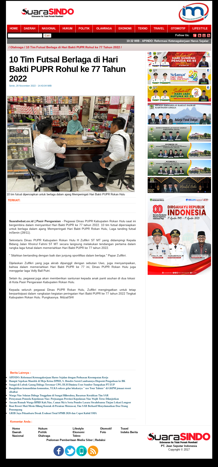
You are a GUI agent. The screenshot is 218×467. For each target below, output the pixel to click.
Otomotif (106, 428)
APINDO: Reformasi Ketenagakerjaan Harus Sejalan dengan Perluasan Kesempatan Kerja (58, 377)
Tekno (76, 435)
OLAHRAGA (104, 28)
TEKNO (142, 28)
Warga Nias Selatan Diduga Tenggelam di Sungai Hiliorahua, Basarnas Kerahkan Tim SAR (59, 395)
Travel (124, 428)
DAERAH (29, 28)
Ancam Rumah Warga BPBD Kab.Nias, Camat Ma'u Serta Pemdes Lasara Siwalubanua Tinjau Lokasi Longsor (70, 402)
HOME (14, 28)
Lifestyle (78, 428)
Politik (42, 432)
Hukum (43, 428)
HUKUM (67, 28)
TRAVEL (159, 28)
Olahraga (44, 435)
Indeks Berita (129, 432)
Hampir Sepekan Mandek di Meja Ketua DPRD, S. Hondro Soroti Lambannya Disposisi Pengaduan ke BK (67, 381)
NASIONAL (49, 28)
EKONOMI (125, 28)
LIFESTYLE (200, 28)
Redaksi (100, 440)
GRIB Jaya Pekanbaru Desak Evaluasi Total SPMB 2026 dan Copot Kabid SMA (53, 413)
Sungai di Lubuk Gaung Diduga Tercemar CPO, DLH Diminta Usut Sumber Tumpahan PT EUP (62, 384)
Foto (103, 432)
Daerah (16, 432)
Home (16, 428)
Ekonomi (78, 432)
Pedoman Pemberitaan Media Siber (69, 440)
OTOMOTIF (178, 28)
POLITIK (84, 28)
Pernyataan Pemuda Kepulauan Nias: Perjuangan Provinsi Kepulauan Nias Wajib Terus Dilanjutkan (64, 398)
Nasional (18, 435)
